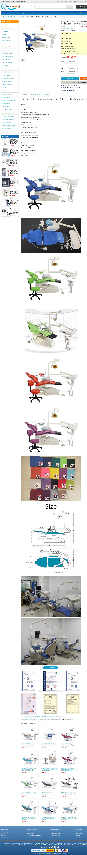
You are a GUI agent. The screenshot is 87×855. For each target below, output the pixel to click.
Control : (63, 65)
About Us (3, 835)
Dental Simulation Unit (7, 94)
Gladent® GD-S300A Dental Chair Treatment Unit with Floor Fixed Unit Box (49, 745)
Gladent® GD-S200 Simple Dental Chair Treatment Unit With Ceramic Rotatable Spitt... (30, 794)
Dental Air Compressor (7, 84)
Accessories (4, 132)
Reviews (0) (46, 94)
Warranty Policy (54, 832)
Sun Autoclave (77, 843)
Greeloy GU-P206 (50, 843)
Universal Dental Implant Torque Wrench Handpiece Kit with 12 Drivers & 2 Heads (14, 161)
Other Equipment (6, 128)
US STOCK (62, 13)
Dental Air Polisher (6, 69)
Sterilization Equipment (33, 13)
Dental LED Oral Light (7, 65)
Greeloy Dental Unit (28, 843)
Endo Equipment (22, 13)
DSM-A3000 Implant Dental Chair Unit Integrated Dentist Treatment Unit (69, 794)
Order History (79, 833)
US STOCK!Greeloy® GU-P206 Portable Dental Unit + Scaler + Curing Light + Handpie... (14, 152)
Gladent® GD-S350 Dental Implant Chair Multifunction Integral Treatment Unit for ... (30, 745)
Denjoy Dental (19, 844)
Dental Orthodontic (6, 97)
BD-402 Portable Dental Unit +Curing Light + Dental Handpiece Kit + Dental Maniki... (14, 171)
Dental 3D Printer (6, 103)
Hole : (62, 61)
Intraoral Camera (6, 37)
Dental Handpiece (12, 13)
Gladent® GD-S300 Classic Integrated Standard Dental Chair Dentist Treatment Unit (69, 769)
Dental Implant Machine (7, 72)
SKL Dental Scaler (37, 844)
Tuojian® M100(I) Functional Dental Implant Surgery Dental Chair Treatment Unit (42, 716)
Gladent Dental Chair (66, 844)
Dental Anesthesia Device (8, 116)
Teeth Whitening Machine (8, 56)
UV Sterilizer (5, 34)
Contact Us (3, 833)
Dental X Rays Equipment (8, 78)
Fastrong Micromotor (77, 844)
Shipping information (35, 94)
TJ (64, 26)
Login (62, 1)
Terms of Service (5, 837)
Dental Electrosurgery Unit (8, 119)
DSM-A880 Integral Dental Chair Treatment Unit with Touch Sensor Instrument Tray (69, 818)
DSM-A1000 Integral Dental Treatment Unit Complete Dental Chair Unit (48, 818)
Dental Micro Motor (6, 47)
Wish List (78, 835)
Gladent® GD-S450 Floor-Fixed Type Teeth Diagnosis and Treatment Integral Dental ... (29, 769)
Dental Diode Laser (6, 122)
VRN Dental (56, 844)
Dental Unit (9, 16)
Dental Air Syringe (6, 75)
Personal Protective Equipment (9, 125)
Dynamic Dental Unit (18, 843)
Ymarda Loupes (27, 844)
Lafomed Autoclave (68, 843)
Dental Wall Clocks (6, 106)
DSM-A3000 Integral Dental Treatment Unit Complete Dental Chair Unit (29, 818)
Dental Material (5, 91)
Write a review (69, 28)
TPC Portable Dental (47, 844)
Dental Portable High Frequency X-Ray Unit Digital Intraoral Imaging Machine (14, 201)
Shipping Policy (29, 832)
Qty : (62, 75)
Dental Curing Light (6, 40)
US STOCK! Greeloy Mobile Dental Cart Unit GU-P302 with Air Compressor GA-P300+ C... (14, 191)
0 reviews (63, 28)
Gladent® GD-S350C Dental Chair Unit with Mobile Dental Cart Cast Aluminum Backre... (49, 769)
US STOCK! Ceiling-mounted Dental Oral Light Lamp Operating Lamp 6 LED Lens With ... (14, 141)
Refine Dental (59, 843)
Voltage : (63, 68)
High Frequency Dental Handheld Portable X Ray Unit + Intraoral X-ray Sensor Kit (14, 211)
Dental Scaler (5, 31)
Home (5, 13)
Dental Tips (4, 87)
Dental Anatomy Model (7, 81)
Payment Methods (30, 833)
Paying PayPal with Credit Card (33, 835)
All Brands (55, 13)
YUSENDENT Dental (39, 843)
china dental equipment (28, 719)
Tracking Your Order (55, 835)
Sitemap (78, 837)
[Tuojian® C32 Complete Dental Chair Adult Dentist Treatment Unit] (23, 60)
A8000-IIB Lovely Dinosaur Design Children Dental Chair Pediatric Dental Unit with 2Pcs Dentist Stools (47, 718)
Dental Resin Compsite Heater (9, 100)
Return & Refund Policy (56, 833)
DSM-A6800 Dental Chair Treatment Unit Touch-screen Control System (48, 794)
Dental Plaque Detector (7, 53)
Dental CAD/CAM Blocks (72, 13)
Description (25, 94)
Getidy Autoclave (8, 843)
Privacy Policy (4, 832)
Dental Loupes (5, 43)
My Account (78, 832)
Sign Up (58, 1)
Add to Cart (70, 78)
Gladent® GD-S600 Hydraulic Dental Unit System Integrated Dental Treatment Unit (68, 745)
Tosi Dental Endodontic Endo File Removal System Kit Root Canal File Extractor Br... (14, 181)
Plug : (62, 71)
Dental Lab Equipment (46, 13)
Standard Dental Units (19, 16)
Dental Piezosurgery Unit (7, 113)
